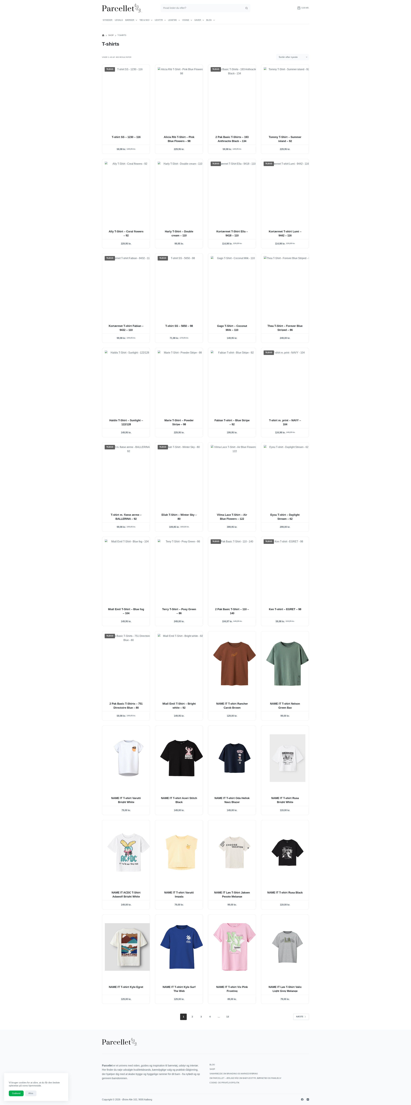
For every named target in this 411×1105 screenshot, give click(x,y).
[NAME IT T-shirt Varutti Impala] (181, 852)
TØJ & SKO (144, 20)
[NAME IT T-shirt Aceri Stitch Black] (181, 758)
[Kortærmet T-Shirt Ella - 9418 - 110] (234, 191)
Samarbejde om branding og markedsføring (234, 1074)
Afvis (30, 1093)
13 (227, 1016)
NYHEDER (107, 20)
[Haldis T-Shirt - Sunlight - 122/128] (128, 380)
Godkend (16, 1093)
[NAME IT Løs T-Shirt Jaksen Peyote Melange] (234, 852)
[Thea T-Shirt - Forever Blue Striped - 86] (287, 286)
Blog (209, 20)
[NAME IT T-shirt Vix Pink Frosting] (234, 947)
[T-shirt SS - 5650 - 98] (181, 286)
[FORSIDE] (103, 35)
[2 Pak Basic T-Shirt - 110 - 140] (234, 569)
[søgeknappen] (246, 8)
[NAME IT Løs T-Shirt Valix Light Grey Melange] (287, 947)
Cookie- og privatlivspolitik (224, 1083)
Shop (212, 1069)
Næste (299, 1017)
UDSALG (119, 20)
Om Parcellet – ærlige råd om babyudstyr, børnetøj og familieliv (245, 1078)
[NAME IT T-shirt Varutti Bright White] (128, 758)
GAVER (197, 20)
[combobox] (202, 8)
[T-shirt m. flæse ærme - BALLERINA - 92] (128, 474)
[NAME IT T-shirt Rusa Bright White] (287, 758)
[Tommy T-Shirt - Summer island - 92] (287, 97)
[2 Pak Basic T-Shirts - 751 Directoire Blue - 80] (128, 663)
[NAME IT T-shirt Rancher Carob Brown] (234, 663)
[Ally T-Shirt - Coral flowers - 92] (128, 191)
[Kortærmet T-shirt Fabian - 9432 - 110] (128, 286)
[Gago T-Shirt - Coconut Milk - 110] (234, 286)
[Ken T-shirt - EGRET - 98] (287, 569)
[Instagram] (308, 1099)
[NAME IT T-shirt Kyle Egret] (128, 947)
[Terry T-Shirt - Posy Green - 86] (181, 569)
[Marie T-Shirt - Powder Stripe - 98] (181, 380)
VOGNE (185, 20)
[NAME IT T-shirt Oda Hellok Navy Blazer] (234, 758)
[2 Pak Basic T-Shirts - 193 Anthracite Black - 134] (234, 97)
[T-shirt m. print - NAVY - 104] (287, 380)
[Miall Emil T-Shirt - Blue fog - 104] (128, 569)
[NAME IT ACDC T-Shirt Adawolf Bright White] (128, 852)
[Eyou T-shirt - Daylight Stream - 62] (287, 474)
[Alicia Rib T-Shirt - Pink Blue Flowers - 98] (181, 97)
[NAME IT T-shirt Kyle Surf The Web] (181, 947)
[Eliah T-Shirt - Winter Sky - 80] (181, 474)
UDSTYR (159, 20)
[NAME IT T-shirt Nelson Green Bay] (287, 663)
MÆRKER (129, 20)
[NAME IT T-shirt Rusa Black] (287, 852)
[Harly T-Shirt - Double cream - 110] (181, 191)
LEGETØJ (172, 20)
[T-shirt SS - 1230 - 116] (128, 97)
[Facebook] (302, 1099)
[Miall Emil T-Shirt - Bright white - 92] (181, 663)
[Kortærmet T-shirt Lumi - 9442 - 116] (287, 191)
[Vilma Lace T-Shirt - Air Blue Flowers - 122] (234, 474)
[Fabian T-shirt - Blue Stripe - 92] (234, 380)
